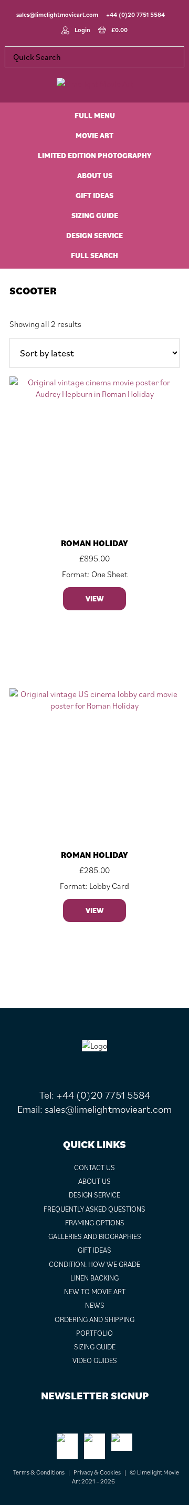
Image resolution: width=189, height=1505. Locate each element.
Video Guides (94, 1360)
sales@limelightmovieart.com (57, 14)
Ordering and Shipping (94, 1319)
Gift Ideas (94, 1250)
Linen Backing (94, 1278)
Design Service (94, 1195)
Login (82, 30)
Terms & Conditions (39, 1472)
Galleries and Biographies (94, 1236)
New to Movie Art (94, 1291)
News (94, 1305)
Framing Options (94, 1222)
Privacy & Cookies (97, 1472)
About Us (94, 1181)
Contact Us (94, 1167)
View (94, 598)
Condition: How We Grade (94, 1264)
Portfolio (94, 1333)
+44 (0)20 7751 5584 (135, 14)
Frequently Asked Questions (94, 1209)
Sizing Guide (95, 1347)
